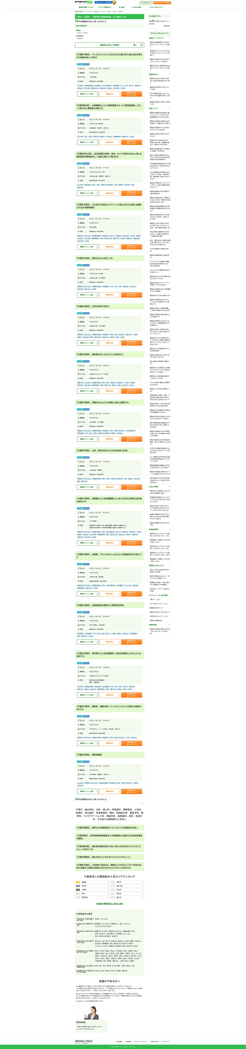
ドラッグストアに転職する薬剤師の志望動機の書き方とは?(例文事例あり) (159, 264)
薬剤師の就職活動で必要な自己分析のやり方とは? (160, 356)
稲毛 (100, 966)
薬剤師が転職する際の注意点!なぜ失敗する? (160, 316)
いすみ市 (136, 958)
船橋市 (108, 951)
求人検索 (121, 7)
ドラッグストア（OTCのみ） (103, 926)
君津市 (110, 956)
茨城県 (97, 970)
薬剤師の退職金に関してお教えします (160, 103)
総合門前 (115, 936)
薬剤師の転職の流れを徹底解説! (159, 256)
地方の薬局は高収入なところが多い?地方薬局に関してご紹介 (160, 96)
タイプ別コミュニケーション (159, 604)
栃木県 (102, 970)
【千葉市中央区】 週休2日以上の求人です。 (94, 258)
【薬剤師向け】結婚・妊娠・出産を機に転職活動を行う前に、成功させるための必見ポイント (160, 397)
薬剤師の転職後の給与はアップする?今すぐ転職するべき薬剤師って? (159, 302)
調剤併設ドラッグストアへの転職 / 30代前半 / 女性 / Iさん (160, 547)
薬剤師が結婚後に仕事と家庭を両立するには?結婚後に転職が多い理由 (160, 433)
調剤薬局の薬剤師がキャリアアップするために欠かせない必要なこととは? (160, 499)
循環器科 (121, 941)
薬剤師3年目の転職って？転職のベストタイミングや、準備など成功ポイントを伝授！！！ (160, 370)
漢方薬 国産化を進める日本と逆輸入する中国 (160, 571)
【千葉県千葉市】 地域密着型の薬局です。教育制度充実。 (100, 605)
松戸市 (125, 951)
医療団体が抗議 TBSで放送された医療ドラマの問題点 (160, 584)
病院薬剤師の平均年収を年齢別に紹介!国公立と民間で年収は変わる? (160, 480)
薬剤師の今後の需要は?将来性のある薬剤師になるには (160, 411)
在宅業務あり (110, 933)
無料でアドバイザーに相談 (161, 2)
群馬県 (108, 970)
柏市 (117, 953)
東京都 (118, 970)
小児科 (127, 941)
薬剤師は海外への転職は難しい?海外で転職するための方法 (160, 309)
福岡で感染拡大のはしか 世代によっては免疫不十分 (159, 577)
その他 (135, 946)
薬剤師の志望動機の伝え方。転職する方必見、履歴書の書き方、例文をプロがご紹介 (159, 142)
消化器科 (98, 943)
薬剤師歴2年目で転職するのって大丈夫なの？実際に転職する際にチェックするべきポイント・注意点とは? (160, 341)
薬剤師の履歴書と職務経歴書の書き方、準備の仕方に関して (160, 122)
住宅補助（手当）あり (123, 933)
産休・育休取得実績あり (103, 936)
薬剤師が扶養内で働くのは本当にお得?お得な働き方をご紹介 (160, 81)
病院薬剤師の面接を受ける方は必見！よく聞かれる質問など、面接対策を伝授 (159, 234)
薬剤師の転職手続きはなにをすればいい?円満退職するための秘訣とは (160, 323)
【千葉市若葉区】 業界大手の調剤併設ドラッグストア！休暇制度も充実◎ (107, 827)
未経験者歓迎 (126, 931)
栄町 (104, 961)
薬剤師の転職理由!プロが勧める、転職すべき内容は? (160, 150)
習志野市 (112, 953)
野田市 (130, 951)
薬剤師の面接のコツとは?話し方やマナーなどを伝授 (160, 129)
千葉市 (114, 11)
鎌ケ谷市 (105, 956)
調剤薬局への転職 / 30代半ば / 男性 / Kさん (160, 541)
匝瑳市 (120, 958)
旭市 (107, 953)
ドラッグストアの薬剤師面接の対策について (160, 271)
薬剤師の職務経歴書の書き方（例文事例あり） (159, 192)
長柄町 (132, 961)
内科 (103, 941)
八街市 (140, 956)
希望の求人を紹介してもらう (132, 94)
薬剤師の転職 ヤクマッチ (86, 7)
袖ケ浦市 (134, 956)
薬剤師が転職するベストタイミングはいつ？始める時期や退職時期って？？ (160, 185)
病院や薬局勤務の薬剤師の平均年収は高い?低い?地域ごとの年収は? (159, 425)
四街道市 (127, 956)
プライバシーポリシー (141, 1041)
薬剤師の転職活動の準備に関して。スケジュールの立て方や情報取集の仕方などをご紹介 (159, 115)
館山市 (113, 951)
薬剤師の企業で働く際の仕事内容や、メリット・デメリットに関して (160, 68)
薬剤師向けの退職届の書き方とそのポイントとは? (159, 377)
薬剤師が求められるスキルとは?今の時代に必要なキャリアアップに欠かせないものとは (160, 508)
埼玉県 (113, 970)
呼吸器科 (114, 941)
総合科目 (98, 941)
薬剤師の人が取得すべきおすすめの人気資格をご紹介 (160, 492)
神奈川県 (124, 970)
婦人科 (108, 941)
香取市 (125, 958)
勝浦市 (122, 953)
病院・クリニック (125, 923)
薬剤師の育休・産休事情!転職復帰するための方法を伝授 (160, 405)
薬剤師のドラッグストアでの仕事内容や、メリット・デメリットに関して (160, 53)
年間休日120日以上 (115, 931)
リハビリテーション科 (101, 946)
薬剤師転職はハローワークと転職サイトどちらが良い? (159, 284)
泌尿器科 (138, 941)
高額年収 (98, 931)
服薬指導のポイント (156, 608)
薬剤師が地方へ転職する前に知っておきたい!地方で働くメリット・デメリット (160, 331)
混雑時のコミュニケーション (159, 616)
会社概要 (119, 1041)
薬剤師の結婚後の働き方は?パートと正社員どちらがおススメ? (160, 473)
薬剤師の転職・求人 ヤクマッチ (83, 11)
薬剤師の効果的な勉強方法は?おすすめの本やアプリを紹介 (160, 418)
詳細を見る (109, 94)
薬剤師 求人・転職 (99, 11)
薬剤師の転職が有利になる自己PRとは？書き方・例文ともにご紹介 (159, 217)
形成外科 (129, 946)
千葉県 (108, 11)
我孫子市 (98, 956)
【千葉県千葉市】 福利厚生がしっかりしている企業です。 (100, 354)
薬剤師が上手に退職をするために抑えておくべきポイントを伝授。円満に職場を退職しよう (160, 225)
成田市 (97, 953)
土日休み (105, 931)
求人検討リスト (145, 2)
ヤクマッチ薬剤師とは (104, 7)
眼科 (111, 943)
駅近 (133, 931)
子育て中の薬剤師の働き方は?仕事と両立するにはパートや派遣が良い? (160, 450)
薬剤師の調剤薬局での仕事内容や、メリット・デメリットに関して (160, 44)
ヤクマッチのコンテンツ (156, 7)
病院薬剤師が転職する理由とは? (159, 362)
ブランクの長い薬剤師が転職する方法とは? (160, 384)
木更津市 (119, 951)
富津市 (116, 956)
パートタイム (104, 919)
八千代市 (139, 953)
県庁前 (128, 966)
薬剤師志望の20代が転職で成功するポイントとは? (160, 278)
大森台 (123, 966)
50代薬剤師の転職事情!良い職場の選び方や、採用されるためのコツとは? (160, 166)
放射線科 (119, 946)
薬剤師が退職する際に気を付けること (159, 135)
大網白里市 (98, 961)
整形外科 (125, 943)
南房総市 (114, 958)
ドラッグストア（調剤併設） (110, 923)
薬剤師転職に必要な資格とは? (160, 295)
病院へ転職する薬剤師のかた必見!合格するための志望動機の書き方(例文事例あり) (160, 157)
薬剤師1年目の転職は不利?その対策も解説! (160, 350)
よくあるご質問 (136, 7)
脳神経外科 (117, 943)
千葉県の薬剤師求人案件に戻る (109, 904)
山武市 (130, 958)
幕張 (96, 966)
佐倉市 (102, 953)
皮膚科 (132, 941)
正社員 (97, 919)
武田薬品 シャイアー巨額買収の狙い (159, 590)
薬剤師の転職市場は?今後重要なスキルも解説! (160, 290)
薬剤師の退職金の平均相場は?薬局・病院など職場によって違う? (160, 442)
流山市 (133, 953)
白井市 (102, 958)
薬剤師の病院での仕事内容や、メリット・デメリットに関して (160, 60)
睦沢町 (127, 961)
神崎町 (109, 961)
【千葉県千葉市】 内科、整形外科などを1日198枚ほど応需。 (102, 450)
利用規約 (128, 1041)
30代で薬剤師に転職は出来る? (159, 250)
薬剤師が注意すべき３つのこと (160, 612)
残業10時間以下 (100, 933)
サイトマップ (166, 1041)
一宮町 (121, 961)
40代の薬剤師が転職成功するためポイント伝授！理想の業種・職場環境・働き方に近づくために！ (160, 175)
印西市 (97, 958)
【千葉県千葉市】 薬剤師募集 (89, 755)
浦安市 (121, 956)
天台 (133, 966)
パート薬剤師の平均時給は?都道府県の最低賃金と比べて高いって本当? (160, 459)
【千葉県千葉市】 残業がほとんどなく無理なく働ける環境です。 (102, 402)
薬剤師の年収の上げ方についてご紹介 (159, 88)
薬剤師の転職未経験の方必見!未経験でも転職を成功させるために (160, 208)
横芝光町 (115, 961)
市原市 (127, 953)
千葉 (104, 966)
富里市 (108, 958)
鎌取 (118, 966)
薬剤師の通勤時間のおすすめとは (159, 524)
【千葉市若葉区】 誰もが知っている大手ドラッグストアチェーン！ (103, 857)
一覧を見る (166, 26)
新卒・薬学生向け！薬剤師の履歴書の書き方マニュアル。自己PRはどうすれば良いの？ (160, 242)
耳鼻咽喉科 (105, 943)
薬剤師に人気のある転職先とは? (159, 390)
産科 (124, 946)
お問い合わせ (154, 1041)
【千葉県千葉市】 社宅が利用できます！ (93, 306)
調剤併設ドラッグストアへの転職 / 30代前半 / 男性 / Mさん (160, 554)
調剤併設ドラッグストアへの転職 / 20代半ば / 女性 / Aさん (160, 535)
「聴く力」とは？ (155, 599)
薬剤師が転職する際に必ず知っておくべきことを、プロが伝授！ (160, 631)
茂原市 (136, 951)
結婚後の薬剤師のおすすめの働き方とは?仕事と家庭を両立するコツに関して (160, 516)
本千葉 (114, 966)
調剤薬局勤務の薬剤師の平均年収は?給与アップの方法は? (160, 466)
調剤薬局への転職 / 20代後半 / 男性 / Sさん (160, 560)
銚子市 (97, 951)
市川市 (102, 951)
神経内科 (112, 946)
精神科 (131, 943)
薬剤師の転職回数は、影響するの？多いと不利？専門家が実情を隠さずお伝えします (160, 200)
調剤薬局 (98, 923)
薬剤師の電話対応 (156, 620)
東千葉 (109, 966)
